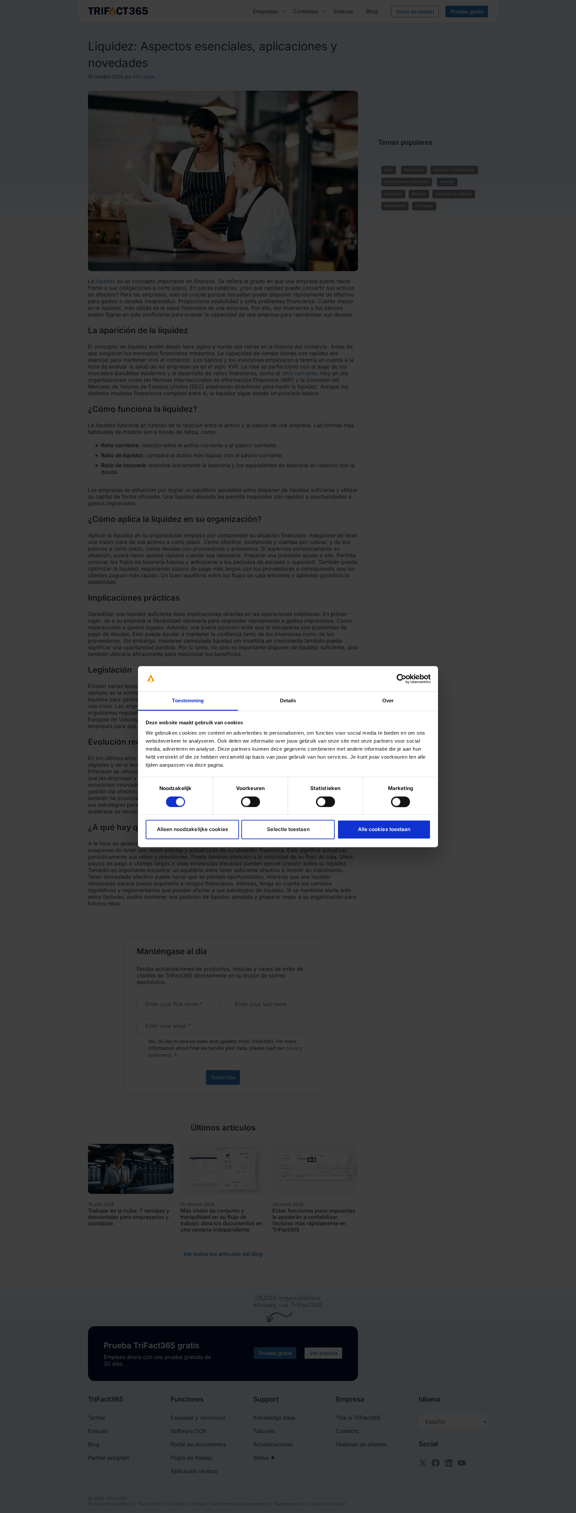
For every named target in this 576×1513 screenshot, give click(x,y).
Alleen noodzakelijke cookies (192, 829)
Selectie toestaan (288, 829)
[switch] (250, 801)
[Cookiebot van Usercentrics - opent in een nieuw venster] (401, 679)
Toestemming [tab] (188, 701)
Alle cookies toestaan (384, 829)
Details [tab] (288, 701)
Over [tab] (388, 701)
